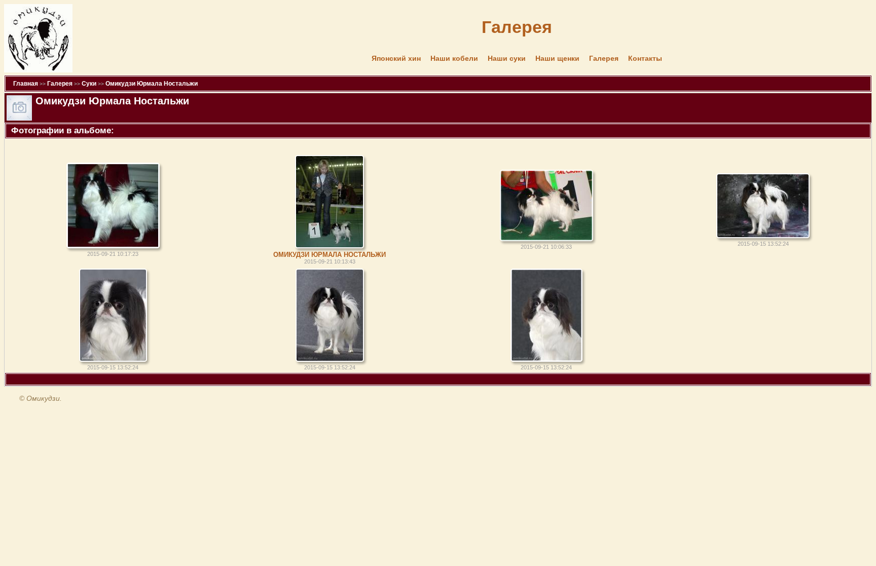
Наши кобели (454, 58)
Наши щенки (557, 58)
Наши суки (507, 58)
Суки (89, 83)
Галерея (603, 58)
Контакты (645, 58)
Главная (25, 83)
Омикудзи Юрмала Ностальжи (151, 83)
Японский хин (396, 58)
